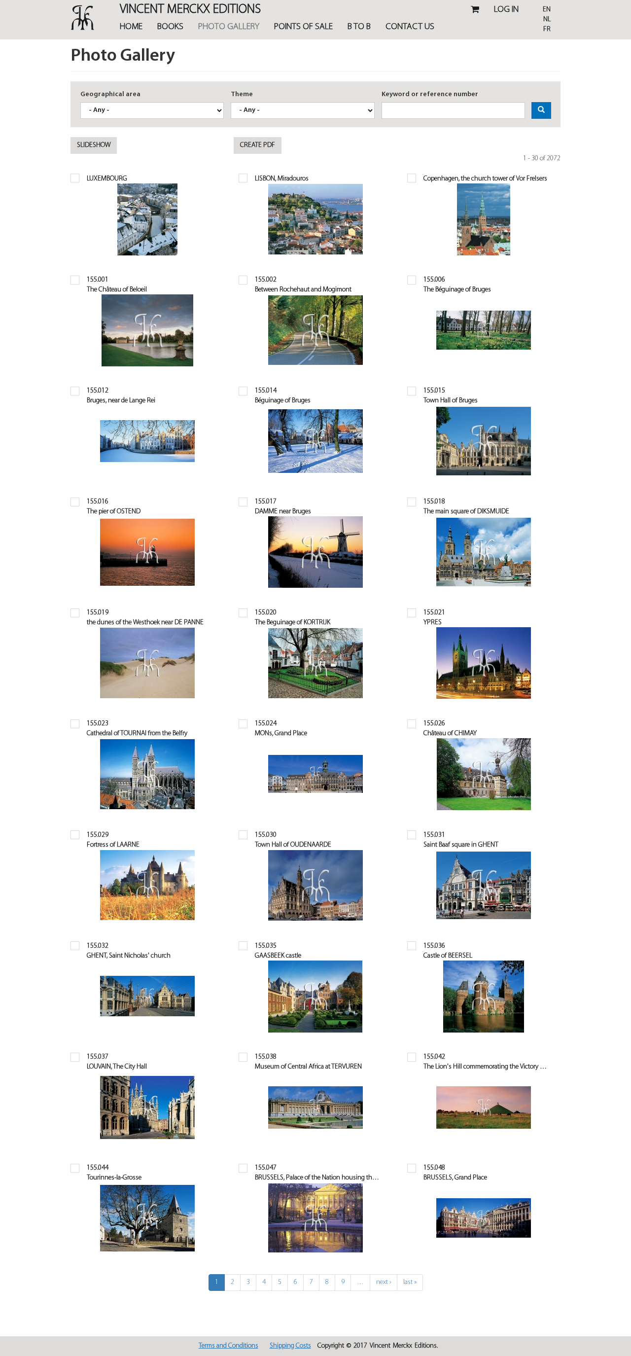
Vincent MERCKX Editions (190, 10)
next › (383, 1282)
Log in (506, 9)
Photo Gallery (228, 27)
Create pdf (257, 145)
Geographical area (110, 94)
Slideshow (93, 145)
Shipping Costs (290, 1346)
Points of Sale (303, 27)
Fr (547, 29)
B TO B (359, 27)
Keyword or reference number (430, 94)
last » (410, 1282)
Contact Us (410, 27)
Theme (242, 94)
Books (170, 27)
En (547, 9)
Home (131, 27)
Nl (547, 19)
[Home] (84, 17)
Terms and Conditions (228, 1346)
